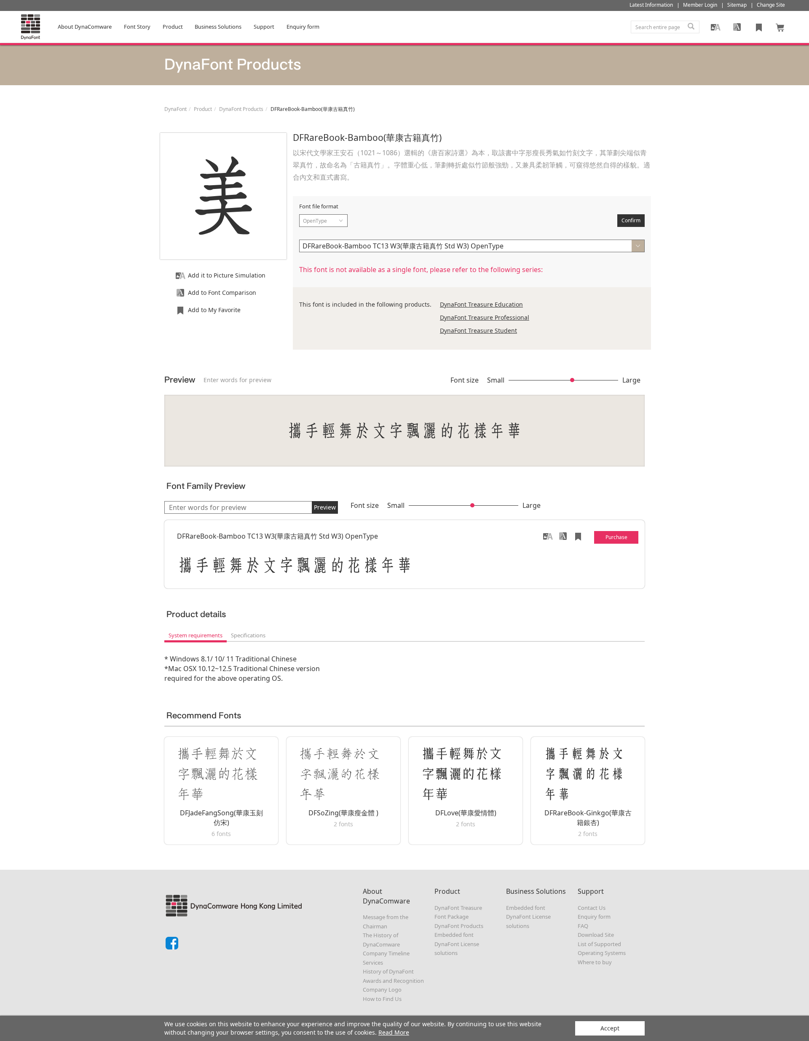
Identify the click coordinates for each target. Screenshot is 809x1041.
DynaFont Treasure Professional (484, 317)
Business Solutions (218, 26)
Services (373, 962)
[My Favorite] (758, 27)
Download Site (596, 935)
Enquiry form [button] (303, 26)
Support (264, 26)
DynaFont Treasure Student (478, 330)
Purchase (616, 537)
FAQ (583, 926)
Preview (325, 507)
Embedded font (454, 935)
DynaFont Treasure (458, 908)
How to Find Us (382, 999)
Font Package (451, 916)
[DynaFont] (30, 27)
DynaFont (175, 109)
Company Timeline (386, 953)
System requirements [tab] (195, 635)
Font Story (137, 26)
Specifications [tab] (248, 635)
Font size (464, 380)
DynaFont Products (241, 109)
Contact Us (591, 908)
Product (173, 26)
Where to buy (595, 962)
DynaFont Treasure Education (481, 304)
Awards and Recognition (393, 980)
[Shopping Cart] (780, 27)
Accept (609, 1028)
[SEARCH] (691, 27)
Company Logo (382, 989)
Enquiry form (594, 916)
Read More (393, 1032)
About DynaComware (85, 26)
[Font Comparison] (737, 27)
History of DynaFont (388, 971)
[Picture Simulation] (715, 27)
